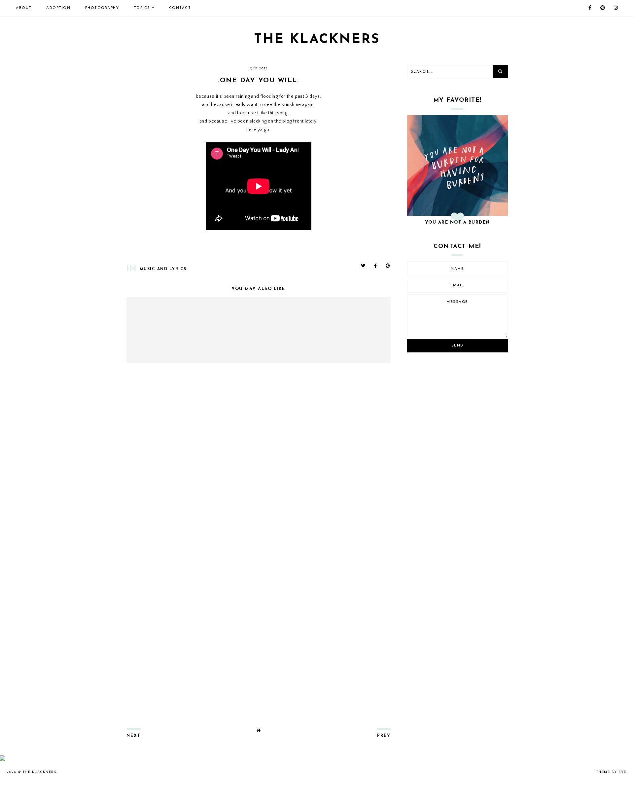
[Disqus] (258, 455)
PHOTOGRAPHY (102, 8)
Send (457, 345)
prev (384, 736)
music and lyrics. (164, 269)
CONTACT (180, 8)
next (133, 736)
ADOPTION (58, 8)
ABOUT (24, 8)
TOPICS (142, 8)
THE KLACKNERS (317, 39)
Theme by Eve (611, 772)
